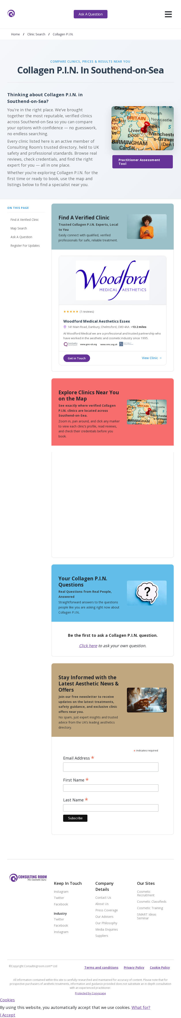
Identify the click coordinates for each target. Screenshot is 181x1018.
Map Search (19, 228)
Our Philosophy (106, 923)
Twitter (59, 898)
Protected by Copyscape (90, 993)
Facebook (61, 904)
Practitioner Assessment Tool (139, 162)
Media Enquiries (106, 929)
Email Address (78, 758)
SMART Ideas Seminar (146, 916)
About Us (102, 904)
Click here (88, 645)
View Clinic (150, 358)
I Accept (7, 1015)
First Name (76, 780)
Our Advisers (104, 917)
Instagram (61, 892)
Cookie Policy (160, 967)
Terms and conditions (101, 967)
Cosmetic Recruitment (146, 893)
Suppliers (101, 936)
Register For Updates (25, 245)
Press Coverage (106, 910)
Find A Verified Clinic (25, 219)
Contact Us (103, 898)
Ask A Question (90, 14)
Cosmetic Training (150, 908)
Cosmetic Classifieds (151, 902)
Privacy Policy (134, 967)
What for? (141, 1007)
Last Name (75, 800)
